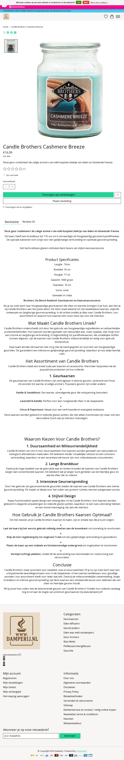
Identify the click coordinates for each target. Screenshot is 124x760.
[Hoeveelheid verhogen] (12, 187)
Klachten (68, 718)
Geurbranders (72, 628)
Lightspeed (81, 751)
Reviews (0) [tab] (28, 221)
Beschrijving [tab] (12, 221)
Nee (86, 3)
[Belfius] (42, 755)
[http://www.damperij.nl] (6, 16)
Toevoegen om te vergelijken (18, 207)
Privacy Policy (71, 691)
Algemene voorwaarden (77, 682)
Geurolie (68, 650)
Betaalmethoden (73, 696)
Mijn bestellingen (13, 682)
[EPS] (52, 755)
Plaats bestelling (62, 201)
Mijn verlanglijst (12, 691)
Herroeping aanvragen (16, 696)
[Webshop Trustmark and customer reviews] (20, 654)
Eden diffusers (72, 623)
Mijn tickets (9, 687)
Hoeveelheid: (9, 181)
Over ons (69, 678)
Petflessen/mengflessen (77, 646)
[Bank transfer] (61, 755)
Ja (79, 3)
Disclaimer (69, 687)
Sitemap (68, 705)
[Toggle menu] (118, 17)
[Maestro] (71, 755)
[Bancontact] (37, 755)
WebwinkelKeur (72, 723)
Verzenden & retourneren (78, 700)
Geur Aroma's (71, 637)
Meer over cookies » (99, 3)
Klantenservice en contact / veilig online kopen (90, 709)
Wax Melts (69, 641)
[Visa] (66, 755)
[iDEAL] (32, 755)
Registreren (9, 678)
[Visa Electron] (76, 755)
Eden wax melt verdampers (79, 632)
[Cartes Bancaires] (90, 755)
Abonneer (70, 735)
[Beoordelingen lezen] (13, 169)
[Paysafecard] (81, 755)
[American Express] (86, 755)
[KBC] (47, 755)
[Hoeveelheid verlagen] (6, 187)
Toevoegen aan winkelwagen (58, 194)
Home (5, 26)
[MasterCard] (57, 755)
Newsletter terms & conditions (81, 714)
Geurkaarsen (71, 619)
